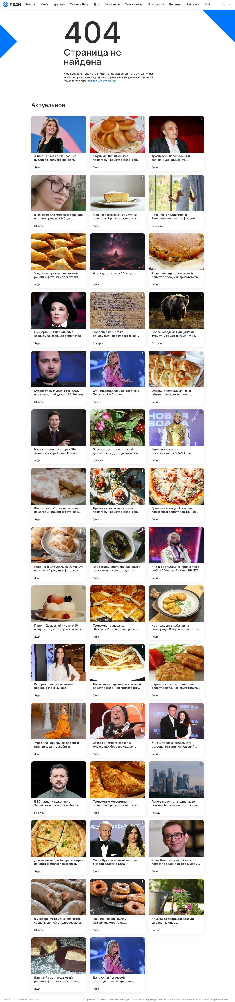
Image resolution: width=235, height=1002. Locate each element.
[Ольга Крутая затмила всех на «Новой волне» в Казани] (117, 847)
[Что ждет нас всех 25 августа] (117, 260)
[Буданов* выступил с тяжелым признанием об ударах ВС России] (58, 378)
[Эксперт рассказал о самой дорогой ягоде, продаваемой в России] (117, 436)
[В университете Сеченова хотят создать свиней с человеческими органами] (58, 906)
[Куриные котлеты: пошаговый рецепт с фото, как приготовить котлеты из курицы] (176, 671)
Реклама (34, 999)
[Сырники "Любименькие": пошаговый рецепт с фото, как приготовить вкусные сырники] (117, 143)
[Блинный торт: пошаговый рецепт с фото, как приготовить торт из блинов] (58, 964)
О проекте (89, 999)
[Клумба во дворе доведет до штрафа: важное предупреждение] (176, 906)
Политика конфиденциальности (149, 999)
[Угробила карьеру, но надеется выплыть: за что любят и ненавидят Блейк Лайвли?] (58, 730)
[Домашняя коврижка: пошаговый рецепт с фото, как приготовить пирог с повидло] (117, 671)
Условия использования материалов (188, 999)
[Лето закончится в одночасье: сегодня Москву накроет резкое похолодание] (176, 788)
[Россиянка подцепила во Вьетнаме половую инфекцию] (176, 202)
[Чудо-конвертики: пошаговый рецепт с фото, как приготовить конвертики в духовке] (58, 260)
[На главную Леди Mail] (14, 4)
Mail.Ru (7, 999)
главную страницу (103, 81)
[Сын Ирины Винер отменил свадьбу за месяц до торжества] (58, 319)
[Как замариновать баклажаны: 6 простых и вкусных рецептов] (117, 554)
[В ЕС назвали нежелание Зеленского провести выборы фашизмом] (58, 788)
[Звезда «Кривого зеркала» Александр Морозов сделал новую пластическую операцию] (117, 730)
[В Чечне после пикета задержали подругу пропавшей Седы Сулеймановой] (58, 202)
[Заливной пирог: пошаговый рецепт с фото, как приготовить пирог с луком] (176, 260)
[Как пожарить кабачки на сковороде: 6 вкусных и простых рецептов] (176, 612)
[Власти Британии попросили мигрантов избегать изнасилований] (176, 964)
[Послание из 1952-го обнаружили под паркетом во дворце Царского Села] (117, 319)
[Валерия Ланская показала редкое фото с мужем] (58, 671)
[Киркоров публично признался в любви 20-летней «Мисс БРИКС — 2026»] (176, 554)
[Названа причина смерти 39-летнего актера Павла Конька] (58, 436)
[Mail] (5, 4)
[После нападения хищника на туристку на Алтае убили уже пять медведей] (176, 319)
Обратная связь (219, 999)
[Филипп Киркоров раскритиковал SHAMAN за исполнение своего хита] (176, 436)
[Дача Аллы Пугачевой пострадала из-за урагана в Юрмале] (117, 964)
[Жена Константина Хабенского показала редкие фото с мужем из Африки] (176, 847)
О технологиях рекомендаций (113, 999)
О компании (20, 999)
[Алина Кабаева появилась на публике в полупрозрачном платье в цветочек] (58, 143)
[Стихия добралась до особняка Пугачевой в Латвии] (117, 378)
